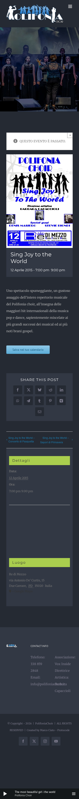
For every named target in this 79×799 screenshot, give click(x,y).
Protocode (63, 730)
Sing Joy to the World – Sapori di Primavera (54, 440)
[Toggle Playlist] (73, 793)
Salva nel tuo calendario (28, 349)
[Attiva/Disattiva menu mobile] (70, 6)
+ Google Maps (22, 591)
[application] (39, 793)
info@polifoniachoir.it (48, 684)
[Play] (5, 793)
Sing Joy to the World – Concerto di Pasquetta (21, 439)
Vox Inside (63, 664)
